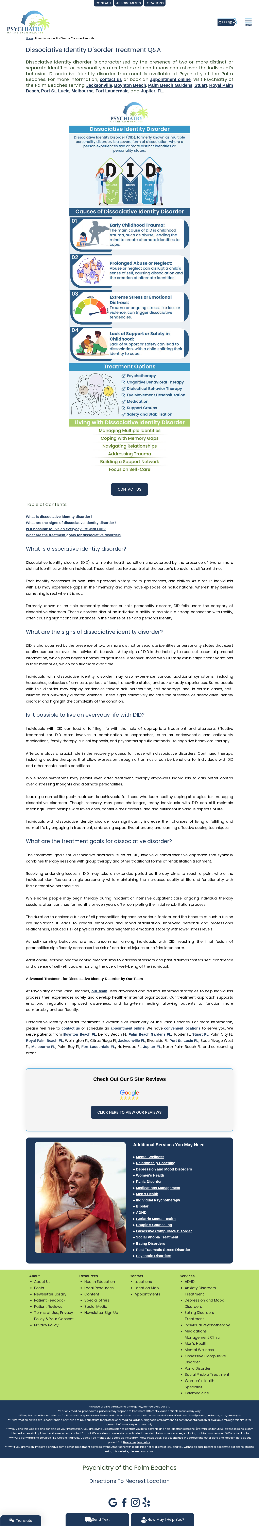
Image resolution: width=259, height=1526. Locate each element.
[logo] (28, 21)
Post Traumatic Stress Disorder (163, 1250)
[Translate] (20, 1520)
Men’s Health (147, 1194)
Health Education (99, 1281)
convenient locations (182, 1028)
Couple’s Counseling (154, 1225)
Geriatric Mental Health (156, 1219)
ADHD (141, 1213)
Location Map (147, 1287)
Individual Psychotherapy (158, 1200)
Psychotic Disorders (153, 1256)
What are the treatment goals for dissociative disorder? (73, 535)
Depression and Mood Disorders (164, 1169)
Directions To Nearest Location (129, 1481)
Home (29, 38)
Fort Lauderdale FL (98, 1047)
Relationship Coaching (155, 1163)
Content (91, 1294)
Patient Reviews (48, 1306)
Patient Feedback (49, 1300)
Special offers (96, 1300)
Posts (39, 1287)
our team (99, 991)
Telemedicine (197, 1393)
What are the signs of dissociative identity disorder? (71, 523)
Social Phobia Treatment (157, 1237)
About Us (42, 1281)
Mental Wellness (150, 1157)
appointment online (170, 79)
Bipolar (142, 1206)
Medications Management (158, 1188)
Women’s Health (150, 1175)
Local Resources (99, 1287)
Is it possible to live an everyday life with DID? (66, 529)
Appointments (147, 1294)
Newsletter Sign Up (101, 1312)
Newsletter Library (50, 1294)
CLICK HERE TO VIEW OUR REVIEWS (129, 1112)
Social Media (95, 1306)
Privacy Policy (46, 1325)
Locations (143, 1281)
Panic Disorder (149, 1182)
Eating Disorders (150, 1243)
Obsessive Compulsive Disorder (164, 1231)
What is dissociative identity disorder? (59, 517)
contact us (111, 79)
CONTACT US (129, 489)
